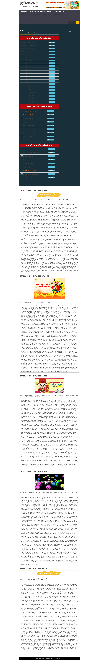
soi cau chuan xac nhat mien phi (46, 254)
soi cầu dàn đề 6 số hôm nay (38, 544)
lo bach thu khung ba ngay (32, 432)
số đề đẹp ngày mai (68, 248)
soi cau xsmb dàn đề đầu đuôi (69, 359)
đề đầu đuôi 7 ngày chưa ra (42, 234)
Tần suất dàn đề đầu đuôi (58, 364)
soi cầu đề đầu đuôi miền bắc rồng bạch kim (39, 355)
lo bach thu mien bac (33, 433)
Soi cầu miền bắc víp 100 (59, 11)
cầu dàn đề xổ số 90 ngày (47, 308)
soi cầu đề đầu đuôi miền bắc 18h (50, 351)
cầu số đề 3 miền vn (65, 214)
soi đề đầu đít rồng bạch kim (52, 362)
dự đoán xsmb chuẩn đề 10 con (33, 376)
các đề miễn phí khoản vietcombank (63, 204)
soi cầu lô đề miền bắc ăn (43, 267)
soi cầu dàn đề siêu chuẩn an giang (37, 262)
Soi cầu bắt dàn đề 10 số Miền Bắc (31, 448)
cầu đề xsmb (68, 308)
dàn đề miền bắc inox (68, 219)
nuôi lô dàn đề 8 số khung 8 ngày (47, 244)
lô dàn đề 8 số (28, 239)
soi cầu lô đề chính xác (40, 559)
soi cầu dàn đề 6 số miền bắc (62, 544)
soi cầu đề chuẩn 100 (31, 556)
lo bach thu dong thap (60, 235)
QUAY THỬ (23, 19)
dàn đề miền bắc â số (47, 219)
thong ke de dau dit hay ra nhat (33, 368)
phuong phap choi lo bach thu (61, 246)
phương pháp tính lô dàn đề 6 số (56, 537)
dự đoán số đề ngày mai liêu (28, 231)
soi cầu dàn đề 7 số (66, 254)
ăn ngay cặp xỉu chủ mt (29, 163)
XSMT (41, 17)
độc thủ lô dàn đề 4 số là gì (29, 616)
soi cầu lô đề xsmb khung (28, 269)
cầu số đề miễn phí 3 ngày (56, 216)
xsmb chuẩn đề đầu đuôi (53, 371)
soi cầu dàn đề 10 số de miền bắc (46, 449)
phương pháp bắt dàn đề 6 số (30, 535)
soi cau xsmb (41, 561)
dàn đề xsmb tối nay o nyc (55, 222)
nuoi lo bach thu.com (31, 243)
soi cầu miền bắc (61, 358)
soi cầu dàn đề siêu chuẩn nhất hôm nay (55, 263)
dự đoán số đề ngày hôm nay (29, 230)
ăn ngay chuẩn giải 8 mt (29, 156)
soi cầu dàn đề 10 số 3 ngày (32, 449)
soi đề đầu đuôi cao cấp (35, 363)
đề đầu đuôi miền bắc (64, 335)
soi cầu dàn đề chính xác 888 (34, 343)
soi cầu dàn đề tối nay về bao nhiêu (62, 265)
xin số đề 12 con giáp (40, 370)
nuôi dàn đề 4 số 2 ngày (61, 624)
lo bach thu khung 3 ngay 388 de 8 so (41, 236)
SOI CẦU (65, 17)
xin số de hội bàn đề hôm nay (63, 269)
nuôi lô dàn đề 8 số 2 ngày (42, 243)
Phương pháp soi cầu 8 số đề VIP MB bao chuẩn (56, 247)
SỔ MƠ (75, 17)
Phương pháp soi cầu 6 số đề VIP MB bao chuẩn (56, 536)
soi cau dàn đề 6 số (43, 543)
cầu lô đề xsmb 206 (70, 212)
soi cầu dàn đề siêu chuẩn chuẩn (52, 262)
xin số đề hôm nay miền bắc (35, 270)
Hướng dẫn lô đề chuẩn (53, 14)
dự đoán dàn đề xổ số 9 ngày (55, 223)
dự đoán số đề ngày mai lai (49, 331)
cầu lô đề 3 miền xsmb (67, 208)
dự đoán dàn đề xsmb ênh (35, 226)
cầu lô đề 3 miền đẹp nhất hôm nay (43, 208)
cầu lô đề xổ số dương (42, 212)
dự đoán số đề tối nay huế (61, 232)
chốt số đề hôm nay (68, 218)
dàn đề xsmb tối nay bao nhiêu (52, 322)
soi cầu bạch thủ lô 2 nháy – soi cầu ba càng (29, 3)
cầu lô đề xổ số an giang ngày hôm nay (53, 312)
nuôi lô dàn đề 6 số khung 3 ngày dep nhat (33, 532)
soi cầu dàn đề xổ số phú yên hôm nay (37, 350)
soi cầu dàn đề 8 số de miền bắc (69, 255)
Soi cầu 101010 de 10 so (60, 447)
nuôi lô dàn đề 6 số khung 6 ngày (68, 532)
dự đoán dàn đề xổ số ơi (42, 224)
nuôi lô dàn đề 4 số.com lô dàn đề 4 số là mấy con (42, 628)
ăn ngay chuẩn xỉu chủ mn (29, 111)
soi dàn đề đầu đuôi (66, 360)
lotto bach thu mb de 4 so (55, 623)
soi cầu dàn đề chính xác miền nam (50, 259)
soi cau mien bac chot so (29, 647)
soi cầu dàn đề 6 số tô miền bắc (50, 545)
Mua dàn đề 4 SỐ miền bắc (32, 624)
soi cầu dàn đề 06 (58, 254)
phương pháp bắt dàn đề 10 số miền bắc (46, 440)
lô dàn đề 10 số (41, 433)
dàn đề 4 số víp (37, 597)
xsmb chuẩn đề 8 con (27, 271)
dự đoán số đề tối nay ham (49, 232)
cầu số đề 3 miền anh (60, 314)
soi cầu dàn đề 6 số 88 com (67, 543)
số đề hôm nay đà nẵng (29, 250)
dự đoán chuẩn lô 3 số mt (29, 177)
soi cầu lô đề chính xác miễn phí (53, 559)
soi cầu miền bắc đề (40, 647)
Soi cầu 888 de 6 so (66, 541)
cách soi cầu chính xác (34, 206)
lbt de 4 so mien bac (71, 617)
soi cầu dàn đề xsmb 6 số (51, 266)
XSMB (33, 17)
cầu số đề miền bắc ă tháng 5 (53, 316)
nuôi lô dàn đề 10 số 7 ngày (52, 437)
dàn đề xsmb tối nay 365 (33, 220)
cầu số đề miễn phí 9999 (67, 216)
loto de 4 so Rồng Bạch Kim (31, 623)
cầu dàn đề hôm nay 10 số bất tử (51, 307)
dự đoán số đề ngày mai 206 (42, 230)
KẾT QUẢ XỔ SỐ (47, 17)
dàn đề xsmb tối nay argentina (58, 220)
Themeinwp (61, 658)
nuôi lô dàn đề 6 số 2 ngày (63, 531)
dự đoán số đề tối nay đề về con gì (34, 232)
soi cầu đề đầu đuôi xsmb (55, 355)
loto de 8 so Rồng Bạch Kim (45, 239)
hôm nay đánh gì (39, 616)
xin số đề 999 (26, 270)
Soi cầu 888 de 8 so (66, 252)
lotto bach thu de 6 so (43, 528)
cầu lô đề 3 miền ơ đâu (57, 208)
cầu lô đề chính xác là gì (44, 210)
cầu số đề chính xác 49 (55, 315)
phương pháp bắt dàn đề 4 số (61, 628)
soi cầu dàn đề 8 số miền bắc (49, 256)
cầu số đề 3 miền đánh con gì (35, 214)
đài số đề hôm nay (32, 234)
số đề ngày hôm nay (68, 338)
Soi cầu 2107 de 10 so (69, 447)
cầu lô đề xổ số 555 (57, 211)
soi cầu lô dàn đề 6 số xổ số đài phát (57, 557)
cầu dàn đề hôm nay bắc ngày (35, 207)
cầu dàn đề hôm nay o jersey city (50, 207)
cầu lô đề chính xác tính (67, 210)
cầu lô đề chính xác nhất (55, 210)
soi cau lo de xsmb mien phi (67, 461)
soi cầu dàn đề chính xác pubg (34, 344)
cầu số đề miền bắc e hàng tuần (42, 216)
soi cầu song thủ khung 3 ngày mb (55, 359)
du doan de (63, 222)
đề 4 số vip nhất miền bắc (47, 613)
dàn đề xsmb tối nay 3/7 (58, 320)
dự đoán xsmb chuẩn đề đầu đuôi (35, 276)
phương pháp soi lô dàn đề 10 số (42, 443)
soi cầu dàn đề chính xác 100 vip (50, 258)
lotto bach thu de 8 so (57, 239)
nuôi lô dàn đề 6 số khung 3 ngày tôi (52, 532)
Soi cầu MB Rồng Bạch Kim (51, 358)
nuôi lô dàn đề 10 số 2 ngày (39, 437)
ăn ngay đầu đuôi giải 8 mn (30, 132)
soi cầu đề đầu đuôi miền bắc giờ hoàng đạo (47, 352)
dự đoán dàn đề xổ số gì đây (29, 224)
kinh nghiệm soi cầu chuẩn (48, 617)
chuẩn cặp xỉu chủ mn (28, 125)
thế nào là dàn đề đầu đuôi (53, 366)
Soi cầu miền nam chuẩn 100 (40, 14)
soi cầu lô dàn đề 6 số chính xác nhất (40, 557)
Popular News (72, 22)
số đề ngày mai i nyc (44, 251)
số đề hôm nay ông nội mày (63, 250)
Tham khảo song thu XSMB (41, 366)
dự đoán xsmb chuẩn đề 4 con (33, 569)
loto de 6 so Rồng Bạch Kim (31, 528)
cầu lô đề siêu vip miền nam (34, 211)
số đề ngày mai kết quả (59, 633)
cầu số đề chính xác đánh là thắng (43, 215)
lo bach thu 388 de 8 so (49, 235)
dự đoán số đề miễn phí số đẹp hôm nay (52, 228)
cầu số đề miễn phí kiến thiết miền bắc (60, 318)
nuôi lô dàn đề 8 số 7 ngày (54, 243)
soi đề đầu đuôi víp (47, 364)
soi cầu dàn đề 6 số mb (50, 544)
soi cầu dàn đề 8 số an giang (55, 255)
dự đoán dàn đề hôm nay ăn (47, 323)
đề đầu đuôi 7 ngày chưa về (55, 234)
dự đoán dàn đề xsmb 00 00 (54, 224)
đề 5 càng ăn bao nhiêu (58, 613)
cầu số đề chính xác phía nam (58, 215)
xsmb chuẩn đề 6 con (27, 564)
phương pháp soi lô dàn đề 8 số (41, 248)
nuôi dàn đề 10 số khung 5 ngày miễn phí (34, 336)
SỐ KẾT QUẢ (29, 19)
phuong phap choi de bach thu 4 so (37, 629)
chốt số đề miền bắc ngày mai (59, 319)
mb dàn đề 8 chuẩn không (34, 240)
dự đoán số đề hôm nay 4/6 (63, 226)
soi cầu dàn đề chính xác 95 (35, 259)
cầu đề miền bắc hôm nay (59, 585)
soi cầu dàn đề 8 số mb (37, 256)
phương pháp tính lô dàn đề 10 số (57, 443)
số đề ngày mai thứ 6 (42, 252)
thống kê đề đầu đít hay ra (47, 368)
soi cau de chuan (61, 266)
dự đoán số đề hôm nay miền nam (62, 227)
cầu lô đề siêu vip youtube (47, 211)
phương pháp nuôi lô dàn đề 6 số (37, 536)
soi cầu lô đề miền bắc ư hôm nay (57, 267)
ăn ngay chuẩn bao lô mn (29, 122)
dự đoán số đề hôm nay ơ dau (52, 328)
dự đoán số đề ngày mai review (42, 231)
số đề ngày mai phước (31, 252)
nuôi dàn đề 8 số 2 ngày (30, 242)
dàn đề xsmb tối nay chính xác (30, 222)
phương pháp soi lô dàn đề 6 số (41, 537)
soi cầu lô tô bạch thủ (39, 358)
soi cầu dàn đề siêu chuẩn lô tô (39, 347)
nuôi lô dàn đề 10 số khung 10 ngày (66, 437)
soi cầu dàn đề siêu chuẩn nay (39, 263)
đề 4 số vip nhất (37, 613)
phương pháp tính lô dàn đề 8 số (56, 248)
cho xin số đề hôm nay (59, 218)
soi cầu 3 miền (59, 252)
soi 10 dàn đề (52, 447)
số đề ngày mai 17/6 (27, 251)
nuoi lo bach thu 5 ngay (40, 531)
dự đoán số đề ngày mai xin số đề (57, 231)
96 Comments (36, 271)
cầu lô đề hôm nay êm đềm (59, 311)
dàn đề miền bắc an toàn (57, 219)
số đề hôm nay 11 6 (69, 336)
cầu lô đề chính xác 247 (57, 310)
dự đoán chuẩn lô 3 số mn (29, 140)
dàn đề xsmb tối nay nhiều (43, 222)
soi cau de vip (28, 461)
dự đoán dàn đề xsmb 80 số (66, 224)
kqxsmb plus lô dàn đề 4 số (60, 617)
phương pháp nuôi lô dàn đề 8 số (37, 247)
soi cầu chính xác (35, 254)
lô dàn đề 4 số (60, 621)
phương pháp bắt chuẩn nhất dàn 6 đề (51, 533)
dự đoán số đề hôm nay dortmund (47, 227)
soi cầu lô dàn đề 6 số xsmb (28, 559)
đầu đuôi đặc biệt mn (28, 136)
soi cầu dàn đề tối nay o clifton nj (32, 265)
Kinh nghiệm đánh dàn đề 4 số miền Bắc (66, 616)
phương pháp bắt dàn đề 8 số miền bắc (46, 246)
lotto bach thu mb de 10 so (28, 435)
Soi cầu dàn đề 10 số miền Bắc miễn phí (44, 451)
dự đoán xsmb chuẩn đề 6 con (33, 471)
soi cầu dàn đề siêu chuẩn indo (67, 262)
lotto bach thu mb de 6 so (55, 528)
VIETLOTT (53, 17)
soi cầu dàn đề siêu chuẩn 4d (63, 261)
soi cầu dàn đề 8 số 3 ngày (29, 255)
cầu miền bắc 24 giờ (55, 591)
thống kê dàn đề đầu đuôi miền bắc (56, 367)
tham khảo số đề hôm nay (51, 269)
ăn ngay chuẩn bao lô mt (29, 160)
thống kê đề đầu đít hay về (59, 368)
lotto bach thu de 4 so (43, 623)
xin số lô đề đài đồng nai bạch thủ (40, 371)
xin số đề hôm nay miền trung (48, 270)
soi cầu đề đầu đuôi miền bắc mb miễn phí (43, 354)
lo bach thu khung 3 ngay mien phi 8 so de (59, 236)
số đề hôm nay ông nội (52, 250)
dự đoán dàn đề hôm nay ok (42, 223)
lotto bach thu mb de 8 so (68, 239)
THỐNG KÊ (60, 17)
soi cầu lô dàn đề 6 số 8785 (69, 556)
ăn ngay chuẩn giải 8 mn (29, 118)
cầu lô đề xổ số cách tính (31, 212)
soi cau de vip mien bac (37, 461)
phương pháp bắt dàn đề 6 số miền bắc (46, 535)
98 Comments (32, 467)
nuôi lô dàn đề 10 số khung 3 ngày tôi (45, 439)
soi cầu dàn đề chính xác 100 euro (31, 342)
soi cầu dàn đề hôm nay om (50, 261)
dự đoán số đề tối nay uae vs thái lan (52, 334)
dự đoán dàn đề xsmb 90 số (55, 326)
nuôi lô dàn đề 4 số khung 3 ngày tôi (63, 627)
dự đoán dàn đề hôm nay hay (29, 223)
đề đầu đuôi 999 (66, 234)
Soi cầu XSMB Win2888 (57, 360)
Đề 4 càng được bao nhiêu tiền (66, 612)
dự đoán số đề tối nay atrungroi (51, 332)
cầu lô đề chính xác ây (32, 210)
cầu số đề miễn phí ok (38, 218)
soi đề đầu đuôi (26, 363)
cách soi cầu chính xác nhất (47, 206)
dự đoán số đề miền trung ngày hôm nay (47, 330)
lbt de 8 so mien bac (39, 235)
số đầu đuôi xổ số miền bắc (49, 336)
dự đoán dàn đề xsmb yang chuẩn (49, 226)
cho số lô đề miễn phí (48, 218)
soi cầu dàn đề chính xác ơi (64, 259)
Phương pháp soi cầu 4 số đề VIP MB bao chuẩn (33, 631)
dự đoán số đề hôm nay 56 (51, 327)
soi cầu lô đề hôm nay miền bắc (30, 267)
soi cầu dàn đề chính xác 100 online (35, 258)
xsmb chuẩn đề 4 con (39, 650)
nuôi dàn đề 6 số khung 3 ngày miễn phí (64, 529)
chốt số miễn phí (62, 511)
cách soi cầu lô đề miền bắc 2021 (61, 206)
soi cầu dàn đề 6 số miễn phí (36, 545)
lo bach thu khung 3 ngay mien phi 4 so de (33, 620)
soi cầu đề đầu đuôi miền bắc (36, 351)
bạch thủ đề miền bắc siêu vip (62, 400)
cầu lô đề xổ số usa (61, 212)
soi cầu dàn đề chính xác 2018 (64, 258)
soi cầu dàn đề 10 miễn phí (53, 448)
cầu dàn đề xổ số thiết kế (29, 208)
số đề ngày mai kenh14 (67, 251)
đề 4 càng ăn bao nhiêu (41, 612)
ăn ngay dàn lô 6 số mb (30, 78)
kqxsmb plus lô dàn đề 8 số (29, 235)
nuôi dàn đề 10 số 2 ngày (62, 435)
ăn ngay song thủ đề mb (30, 60)
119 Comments (36, 564)
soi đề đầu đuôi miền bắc (58, 363)
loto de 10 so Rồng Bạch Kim (59, 433)
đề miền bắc (72, 335)
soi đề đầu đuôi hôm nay (47, 363)
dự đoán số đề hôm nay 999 (32, 227)
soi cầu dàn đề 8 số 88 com (41, 255)
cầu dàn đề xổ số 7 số (63, 207)
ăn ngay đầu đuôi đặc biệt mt (30, 174)
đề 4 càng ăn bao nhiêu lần (53, 612)
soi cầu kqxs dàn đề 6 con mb (56, 556)
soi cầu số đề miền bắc (39, 269)
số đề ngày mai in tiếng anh (55, 251)
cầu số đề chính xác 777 (29, 215)
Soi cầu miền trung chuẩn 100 (27, 14)
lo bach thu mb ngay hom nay (64, 238)
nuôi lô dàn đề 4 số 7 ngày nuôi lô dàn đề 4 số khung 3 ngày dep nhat (39, 627)
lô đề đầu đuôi (35, 239)
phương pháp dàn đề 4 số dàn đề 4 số (53, 629)
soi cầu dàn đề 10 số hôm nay (60, 449)
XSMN (37, 17)
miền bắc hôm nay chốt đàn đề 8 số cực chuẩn (51, 240)
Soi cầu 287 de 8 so (51, 252)
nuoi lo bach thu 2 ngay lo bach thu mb (62, 242)
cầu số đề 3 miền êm (56, 214)
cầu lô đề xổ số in (52, 212)
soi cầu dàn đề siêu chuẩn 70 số (34, 346)
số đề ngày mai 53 (36, 251)
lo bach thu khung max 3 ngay (51, 238)
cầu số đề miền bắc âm (30, 216)
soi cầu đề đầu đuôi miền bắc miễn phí (62, 354)
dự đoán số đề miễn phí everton (35, 228)
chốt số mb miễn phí (54, 511)
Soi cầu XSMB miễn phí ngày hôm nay (43, 360)
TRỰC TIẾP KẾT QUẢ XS (25, 17)
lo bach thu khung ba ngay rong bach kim (34, 238)
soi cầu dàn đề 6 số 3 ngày (54, 543)
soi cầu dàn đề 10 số (64, 448)
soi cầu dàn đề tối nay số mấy (46, 265)
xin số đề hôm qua (59, 270)
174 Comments (63, 371)
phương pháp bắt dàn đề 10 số (30, 440)
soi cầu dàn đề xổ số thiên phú (38, 266)
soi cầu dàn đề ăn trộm (62, 256)
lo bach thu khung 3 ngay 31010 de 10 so (55, 431)
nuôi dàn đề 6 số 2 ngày (49, 529)
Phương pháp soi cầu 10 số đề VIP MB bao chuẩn (57, 441)
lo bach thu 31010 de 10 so (64, 429)
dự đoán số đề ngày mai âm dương (57, 230)
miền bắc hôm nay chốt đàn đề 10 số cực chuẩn (46, 435)
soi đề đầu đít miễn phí (41, 362)
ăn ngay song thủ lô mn (29, 129)
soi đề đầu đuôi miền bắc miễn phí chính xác (33, 364)
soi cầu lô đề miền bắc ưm (64, 463)
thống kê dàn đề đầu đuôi (29, 367)
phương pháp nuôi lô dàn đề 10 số (38, 441)
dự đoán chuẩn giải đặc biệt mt (31, 152)
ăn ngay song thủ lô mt (29, 167)
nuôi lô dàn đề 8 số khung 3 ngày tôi (31, 244)
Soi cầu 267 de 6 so (51, 541)
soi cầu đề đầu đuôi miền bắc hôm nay (66, 352)
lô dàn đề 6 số (71, 527)
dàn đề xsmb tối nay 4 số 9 (45, 220)
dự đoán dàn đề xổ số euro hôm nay (46, 324)
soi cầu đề (44, 461)
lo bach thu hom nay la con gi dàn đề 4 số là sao (52, 619)
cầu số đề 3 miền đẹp (47, 214)
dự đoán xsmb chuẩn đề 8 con (33, 190)
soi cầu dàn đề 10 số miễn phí (59, 451)
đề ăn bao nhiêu (67, 613)
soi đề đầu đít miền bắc (30, 362)
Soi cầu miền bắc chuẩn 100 (45, 11)
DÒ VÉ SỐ (70, 17)
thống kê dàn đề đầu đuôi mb (41, 367)
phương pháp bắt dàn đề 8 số (30, 246)
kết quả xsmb (54, 616)
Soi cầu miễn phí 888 (69, 358)
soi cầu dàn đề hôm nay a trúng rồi (36, 261)
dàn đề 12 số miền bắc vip (36, 219)
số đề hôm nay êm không (40, 250)
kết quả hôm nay (47, 616)
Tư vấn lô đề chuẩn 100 (64, 14)
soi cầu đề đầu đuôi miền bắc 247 (65, 351)
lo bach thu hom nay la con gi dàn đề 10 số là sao (34, 431)
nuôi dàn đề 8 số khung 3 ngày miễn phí (44, 242)
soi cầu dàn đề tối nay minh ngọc (30, 348)
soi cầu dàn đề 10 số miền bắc (29, 451)
